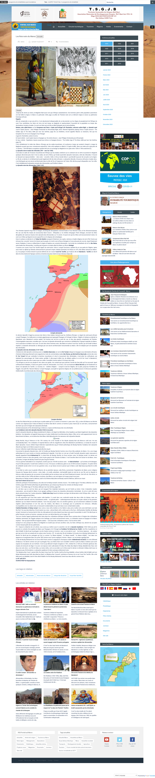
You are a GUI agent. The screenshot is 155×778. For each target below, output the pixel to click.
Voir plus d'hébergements (119, 262)
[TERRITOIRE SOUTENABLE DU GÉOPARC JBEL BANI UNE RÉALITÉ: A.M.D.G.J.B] (119, 141)
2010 (119, 63)
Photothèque (107, 606)
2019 (119, 48)
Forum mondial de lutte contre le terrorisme (79, 747)
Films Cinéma (107, 616)
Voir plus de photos (106, 578)
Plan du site (27, 760)
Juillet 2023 (106, 99)
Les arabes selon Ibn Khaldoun (53, 672)
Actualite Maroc (63, 737)
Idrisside (20, 575)
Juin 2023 (106, 94)
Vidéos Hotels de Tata (119, 249)
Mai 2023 (105, 90)
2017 (106, 53)
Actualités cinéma (41, 744)
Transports (62, 744)
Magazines (106, 631)
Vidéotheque (29, 744)
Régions (100, 27)
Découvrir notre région (120, 595)
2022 (119, 43)
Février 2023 (106, 75)
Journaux (105, 626)
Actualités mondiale (87, 741)
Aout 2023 (106, 104)
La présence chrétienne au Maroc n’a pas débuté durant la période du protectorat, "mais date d (56, 607)
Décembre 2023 (108, 124)
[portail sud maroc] (26, 26)
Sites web (19, 750)
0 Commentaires (64, 42)
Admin (22, 42)
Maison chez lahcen (119, 227)
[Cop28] (119, 161)
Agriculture (87, 744)
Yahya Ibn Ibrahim (60, 575)
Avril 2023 (106, 85)
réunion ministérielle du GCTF (67, 750)
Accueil (20, 760)
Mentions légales (41, 760)
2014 (106, 58)
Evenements (118, 27)
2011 (106, 63)
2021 (132, 43)
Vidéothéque (107, 601)
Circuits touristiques (76, 27)
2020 (106, 48)
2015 (132, 53)
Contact (129, 27)
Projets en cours (21, 747)
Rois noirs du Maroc (44, 575)
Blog (33, 760)
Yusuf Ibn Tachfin (76, 575)
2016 (119, 53)
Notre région (20, 741)
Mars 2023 (106, 80)
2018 (132, 48)
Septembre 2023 (108, 109)
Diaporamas (106, 611)
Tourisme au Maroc (43, 737)
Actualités (61, 27)
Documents (106, 621)
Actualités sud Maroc (76, 737)
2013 (119, 58)
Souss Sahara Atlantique (66, 741)
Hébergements (106, 212)
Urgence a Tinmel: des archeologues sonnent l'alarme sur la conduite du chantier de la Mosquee (27, 708)
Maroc (77, 741)
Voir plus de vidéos (105, 561)
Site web (105, 635)
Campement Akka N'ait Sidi (121, 238)
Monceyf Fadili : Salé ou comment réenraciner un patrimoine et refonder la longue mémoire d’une (27, 607)
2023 (106, 43)
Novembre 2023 (107, 119)
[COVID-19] (119, 182)
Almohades (30, 575)
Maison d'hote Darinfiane (120, 216)
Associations (40, 741)
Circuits (119, 212)
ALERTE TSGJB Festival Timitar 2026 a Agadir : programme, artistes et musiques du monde (117, 525)
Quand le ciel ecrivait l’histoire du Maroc (83, 604)
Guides (133, 212)
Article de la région (30, 737)
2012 (132, 58)
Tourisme (90, 27)
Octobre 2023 (107, 114)
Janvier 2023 (107, 70)
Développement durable (74, 744)
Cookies (50, 760)
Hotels (108, 27)
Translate (152, 776)
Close (49, 25)
